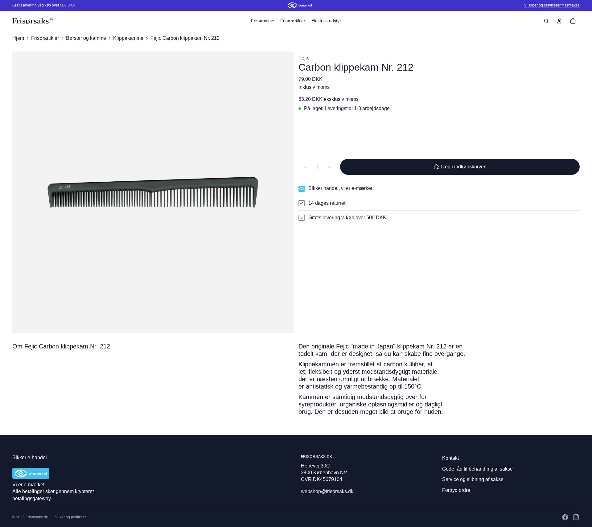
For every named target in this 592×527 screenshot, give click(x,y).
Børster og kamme (86, 38)
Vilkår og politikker (70, 517)
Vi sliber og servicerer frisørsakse (552, 5)
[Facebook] (565, 517)
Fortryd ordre (456, 490)
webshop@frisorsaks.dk (327, 491)
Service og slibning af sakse (473, 479)
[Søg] (546, 21)
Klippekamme (129, 38)
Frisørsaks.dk (37, 517)
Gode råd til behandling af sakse (477, 468)
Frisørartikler (45, 38)
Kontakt (450, 458)
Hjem (18, 38)
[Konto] (559, 21)
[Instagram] (576, 517)
